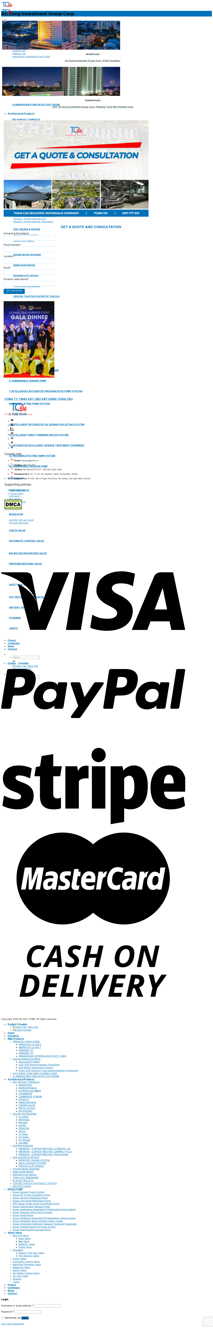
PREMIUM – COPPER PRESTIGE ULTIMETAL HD (44, 1148)
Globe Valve (25, 1247)
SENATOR (24, 1128)
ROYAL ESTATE (27, 1108)
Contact (12, 1293)
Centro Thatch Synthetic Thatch (36, 296)
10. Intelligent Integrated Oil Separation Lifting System (46, 424)
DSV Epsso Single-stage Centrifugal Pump (36, 1203)
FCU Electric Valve (29, 1255)
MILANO (23, 1122)
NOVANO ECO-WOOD (24, 1174)
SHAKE (22, 1125)
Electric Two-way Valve (31, 1252)
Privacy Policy (17, 493)
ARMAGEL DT (26, 1050)
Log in (25, 1318)
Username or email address (17, 1305)
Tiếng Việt (32, 1027)
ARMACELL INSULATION (26, 1041)
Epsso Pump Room (23, 1215)
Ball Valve (24, 1241)
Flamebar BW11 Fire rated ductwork (36, 104)
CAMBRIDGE (25, 1093)
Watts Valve (15, 1232)
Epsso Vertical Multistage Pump (30, 1197)
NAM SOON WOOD (23, 1171)
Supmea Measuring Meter (27, 1058)
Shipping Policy (17, 490)
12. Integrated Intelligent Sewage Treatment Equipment (47, 445)
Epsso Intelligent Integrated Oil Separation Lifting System (44, 1218)
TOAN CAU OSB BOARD (26, 1177)
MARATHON (25, 1085)
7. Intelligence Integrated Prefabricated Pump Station (45, 391)
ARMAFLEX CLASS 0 (30, 1044)
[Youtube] (12, 421)
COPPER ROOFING (23, 1145)
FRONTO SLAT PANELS (31, 1166)
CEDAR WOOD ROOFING (26, 1168)
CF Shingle (24, 1140)
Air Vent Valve (20, 1276)
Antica (22, 1131)
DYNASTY (24, 1099)
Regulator (18, 1250)
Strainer (17, 1278)
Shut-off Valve (21, 1235)
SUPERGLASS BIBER (30, 1090)
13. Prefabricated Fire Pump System (32, 455)
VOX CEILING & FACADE (26, 1157)
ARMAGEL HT (26, 1053)
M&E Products (16, 1038)
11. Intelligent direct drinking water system (38, 434)
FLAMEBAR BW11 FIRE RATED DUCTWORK (36, 1076)
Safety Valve (20, 1270)
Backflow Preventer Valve (27, 1264)
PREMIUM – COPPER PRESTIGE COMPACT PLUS (45, 1151)
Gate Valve (24, 1238)
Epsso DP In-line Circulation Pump (31, 1195)
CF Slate (23, 1134)
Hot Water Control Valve (26, 1273)
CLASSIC (24, 1116)
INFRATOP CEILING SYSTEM (34, 1160)
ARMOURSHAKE (27, 1102)
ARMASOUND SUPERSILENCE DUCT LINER (42, 1056)
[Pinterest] (12, 434)
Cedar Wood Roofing (27, 254)
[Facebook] (12, 425)
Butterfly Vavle (27, 1244)
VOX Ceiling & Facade (26, 229)
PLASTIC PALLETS (23, 1180)
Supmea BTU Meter (29, 1061)
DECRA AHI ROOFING (24, 1113)
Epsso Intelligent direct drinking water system (38, 1221)
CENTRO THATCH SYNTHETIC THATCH (35, 1183)
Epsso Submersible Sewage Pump (31, 1206)
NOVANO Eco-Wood (25, 275)
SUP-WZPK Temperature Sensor (36, 1067)
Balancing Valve (21, 1267)
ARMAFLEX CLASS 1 (30, 1047)
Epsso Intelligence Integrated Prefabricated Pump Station (44, 1209)
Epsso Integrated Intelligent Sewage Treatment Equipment (45, 1223)
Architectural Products (21, 113)
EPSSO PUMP (15, 1189)
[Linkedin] (12, 439)
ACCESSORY (26, 1111)
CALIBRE (23, 1142)
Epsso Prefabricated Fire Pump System (34, 1226)
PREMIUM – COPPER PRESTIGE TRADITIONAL (44, 1154)
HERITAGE (24, 1119)
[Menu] (7, 19)
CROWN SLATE (27, 1105)
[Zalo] (12, 430)
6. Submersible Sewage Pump (27, 380)
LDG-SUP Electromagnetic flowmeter (39, 1064)
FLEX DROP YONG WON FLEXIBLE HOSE (35, 1073)
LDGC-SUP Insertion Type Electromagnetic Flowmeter (48, 1070)
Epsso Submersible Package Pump (32, 1229)
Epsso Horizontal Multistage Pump (32, 1200)
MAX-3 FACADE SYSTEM (32, 1163)
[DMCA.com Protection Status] (13, 508)
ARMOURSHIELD (28, 1087)
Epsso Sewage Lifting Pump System (32, 1212)
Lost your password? (12, 1323)
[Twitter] (12, 443)
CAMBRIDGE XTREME (30, 1096)
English (12, 1024)
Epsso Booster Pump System (28, 1192)
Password (7, 1311)
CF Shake (24, 1137)
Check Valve (19, 1258)
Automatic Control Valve (26, 1261)
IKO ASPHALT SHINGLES (26, 119)
